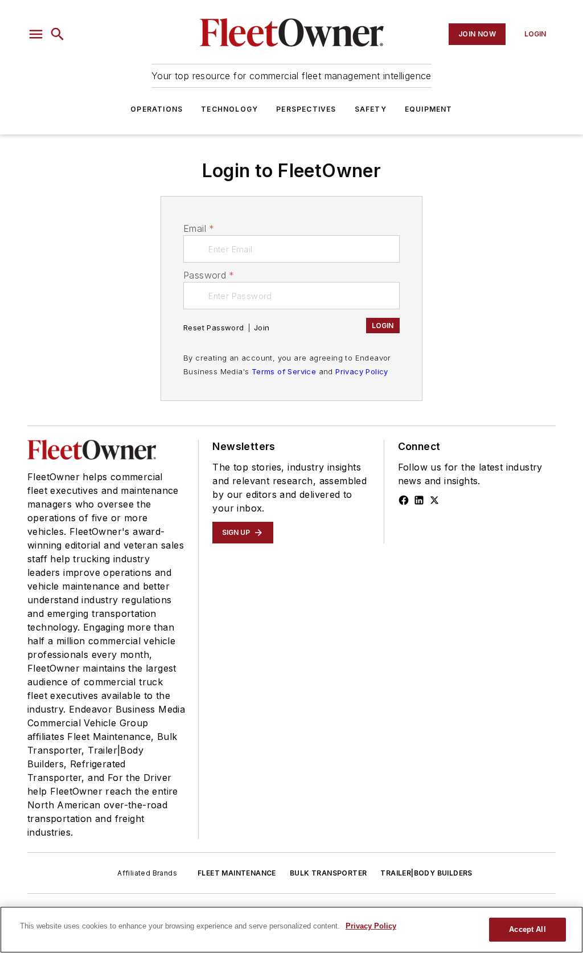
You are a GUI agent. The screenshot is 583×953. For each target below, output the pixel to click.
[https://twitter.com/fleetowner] (434, 500)
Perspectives (306, 109)
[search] (57, 34)
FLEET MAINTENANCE (237, 873)
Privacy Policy (361, 371)
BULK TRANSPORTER (328, 873)
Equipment (429, 109)
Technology (229, 109)
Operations (156, 109)
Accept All (527, 929)
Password (209, 275)
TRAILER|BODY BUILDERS (426, 873)
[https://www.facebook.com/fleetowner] (403, 500)
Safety (371, 109)
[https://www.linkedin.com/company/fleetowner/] (419, 500)
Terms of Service (284, 371)
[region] (291, 929)
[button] (35, 34)
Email (198, 228)
